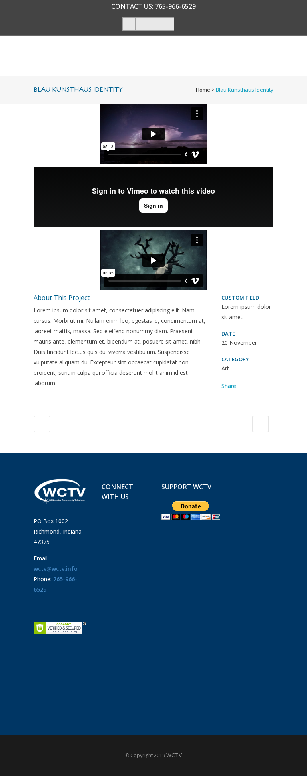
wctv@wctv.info (56, 568)
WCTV (174, 755)
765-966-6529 (175, 6)
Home (203, 89)
